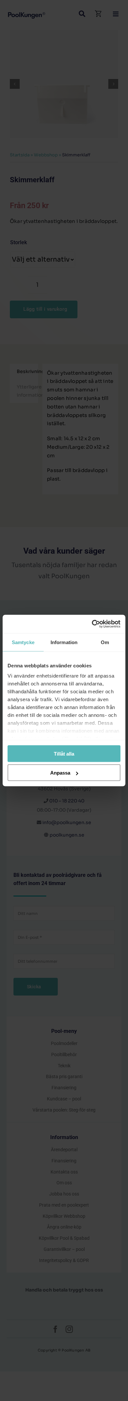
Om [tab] (105, 642)
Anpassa (60, 773)
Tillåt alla (64, 753)
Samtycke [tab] (23, 642)
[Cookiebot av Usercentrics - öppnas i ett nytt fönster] (92, 624)
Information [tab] (64, 642)
